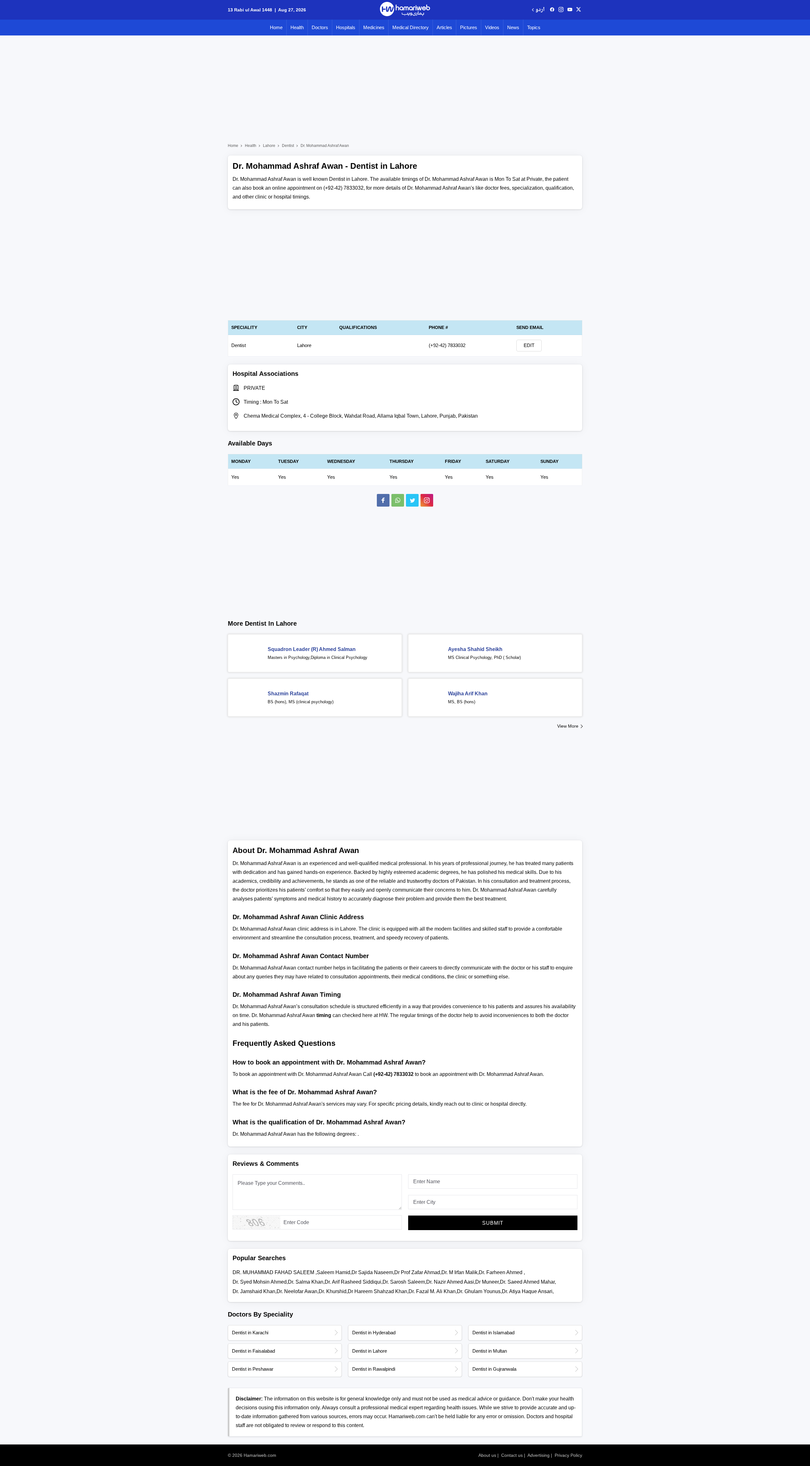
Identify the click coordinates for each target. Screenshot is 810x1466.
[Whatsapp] (397, 500)
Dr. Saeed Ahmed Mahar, (528, 1282)
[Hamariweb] (405, 10)
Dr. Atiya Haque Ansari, (528, 1291)
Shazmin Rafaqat (288, 693)
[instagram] (427, 500)
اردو (540, 10)
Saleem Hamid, (334, 1272)
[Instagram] (561, 10)
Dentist (288, 145)
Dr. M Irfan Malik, (460, 1272)
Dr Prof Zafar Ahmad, (417, 1272)
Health (297, 27)
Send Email (530, 327)
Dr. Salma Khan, (306, 1282)
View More (567, 726)
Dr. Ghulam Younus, (479, 1291)
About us (487, 1455)
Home (276, 27)
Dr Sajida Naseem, (373, 1272)
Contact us (512, 1455)
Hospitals (345, 27)
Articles (444, 27)
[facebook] (552, 10)
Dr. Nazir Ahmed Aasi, (450, 1282)
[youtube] (570, 10)
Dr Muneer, (487, 1282)
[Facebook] (383, 500)
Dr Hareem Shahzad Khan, (378, 1291)
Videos (492, 27)
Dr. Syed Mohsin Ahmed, (260, 1282)
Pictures (468, 27)
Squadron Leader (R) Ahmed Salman (312, 649)
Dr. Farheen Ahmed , (502, 1272)
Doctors (320, 27)
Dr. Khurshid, (333, 1291)
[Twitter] (412, 500)
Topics (533, 27)
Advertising (538, 1455)
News (513, 27)
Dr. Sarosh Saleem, (404, 1282)
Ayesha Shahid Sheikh (475, 649)
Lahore (269, 145)
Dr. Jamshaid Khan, (255, 1291)
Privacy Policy (568, 1455)
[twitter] (579, 10)
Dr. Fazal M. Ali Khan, (432, 1291)
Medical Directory (410, 27)
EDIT (529, 345)
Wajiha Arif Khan (468, 693)
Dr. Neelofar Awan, (298, 1291)
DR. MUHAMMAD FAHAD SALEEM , (275, 1272)
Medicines (373, 27)
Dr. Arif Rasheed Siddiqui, (354, 1282)
